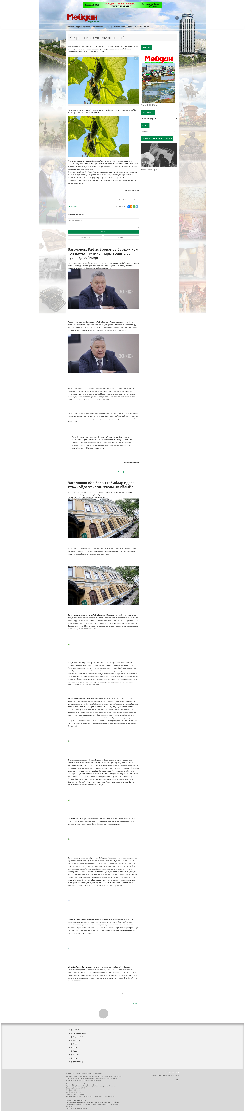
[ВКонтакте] (128, 206)
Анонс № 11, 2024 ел (149, 105)
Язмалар (74, 206)
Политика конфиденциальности (76, 1108)
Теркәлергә (121, 237)
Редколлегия (97, 27)
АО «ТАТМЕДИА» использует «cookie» (78, 1102)
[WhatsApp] (134, 206)
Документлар (78, 1062)
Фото (123, 27)
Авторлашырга (85, 237)
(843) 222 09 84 (174, 1075)
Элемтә (147, 27)
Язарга (103, 231)
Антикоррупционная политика (76, 1100)
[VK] (177, 18)
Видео (130, 27)
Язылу (117, 27)
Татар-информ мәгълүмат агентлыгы (128, 472)
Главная (76, 1030)
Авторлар (108, 27)
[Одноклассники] (131, 206)
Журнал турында (83, 27)
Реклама (138, 27)
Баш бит (70, 27)
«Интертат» (135, 1003)
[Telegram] (137, 206)
